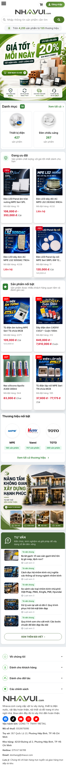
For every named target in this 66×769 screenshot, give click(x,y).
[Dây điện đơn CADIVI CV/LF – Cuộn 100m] (49, 311)
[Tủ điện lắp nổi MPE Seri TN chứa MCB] (49, 369)
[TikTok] (13, 719)
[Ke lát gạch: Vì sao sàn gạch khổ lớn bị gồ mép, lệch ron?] (11, 555)
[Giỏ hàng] (41, 4)
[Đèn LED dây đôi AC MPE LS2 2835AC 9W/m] (49, 182)
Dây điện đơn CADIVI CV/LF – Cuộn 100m (47, 329)
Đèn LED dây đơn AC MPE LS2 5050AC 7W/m (16, 258)
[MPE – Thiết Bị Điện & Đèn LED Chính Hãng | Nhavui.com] (12, 431)
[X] (36, 719)
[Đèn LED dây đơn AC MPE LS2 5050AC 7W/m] (17, 240)
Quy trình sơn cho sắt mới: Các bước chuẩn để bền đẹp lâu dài (41, 623)
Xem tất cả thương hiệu (33, 457)
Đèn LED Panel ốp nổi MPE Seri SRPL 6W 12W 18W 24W (49, 258)
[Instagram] (28, 719)
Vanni (32, 442)
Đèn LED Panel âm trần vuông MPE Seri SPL (16, 200)
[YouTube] (21, 719)
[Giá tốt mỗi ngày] (33, 67)
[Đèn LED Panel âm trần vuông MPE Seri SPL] (17, 182)
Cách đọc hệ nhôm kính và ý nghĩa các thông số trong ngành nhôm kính (41, 574)
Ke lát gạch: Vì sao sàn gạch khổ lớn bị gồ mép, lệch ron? (40, 557)
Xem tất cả (56, 106)
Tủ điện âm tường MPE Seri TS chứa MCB (16, 329)
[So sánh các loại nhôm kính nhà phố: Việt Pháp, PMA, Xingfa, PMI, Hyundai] (11, 588)
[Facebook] (5, 719)
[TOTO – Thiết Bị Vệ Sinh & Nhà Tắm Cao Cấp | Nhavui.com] (53, 431)
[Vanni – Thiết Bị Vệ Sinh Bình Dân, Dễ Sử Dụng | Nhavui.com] (33, 431)
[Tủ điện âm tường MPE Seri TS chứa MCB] (17, 311)
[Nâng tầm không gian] (33, 497)
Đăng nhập (57, 4)
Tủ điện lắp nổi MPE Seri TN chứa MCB (49, 387)
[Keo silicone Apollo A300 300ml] (17, 369)
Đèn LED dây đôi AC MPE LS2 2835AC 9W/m (49, 200)
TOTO (53, 442)
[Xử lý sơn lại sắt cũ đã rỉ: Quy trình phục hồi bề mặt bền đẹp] (11, 604)
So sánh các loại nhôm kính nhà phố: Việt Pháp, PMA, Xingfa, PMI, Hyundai (41, 590)
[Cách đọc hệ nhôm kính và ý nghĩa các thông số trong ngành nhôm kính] (11, 571)
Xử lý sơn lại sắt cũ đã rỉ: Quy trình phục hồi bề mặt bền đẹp (39, 607)
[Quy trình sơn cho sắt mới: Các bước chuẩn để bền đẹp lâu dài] (11, 621)
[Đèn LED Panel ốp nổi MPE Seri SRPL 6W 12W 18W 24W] (49, 240)
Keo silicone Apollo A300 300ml (14, 387)
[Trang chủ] (33, 11)
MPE (12, 442)
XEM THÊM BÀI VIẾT (33, 636)
